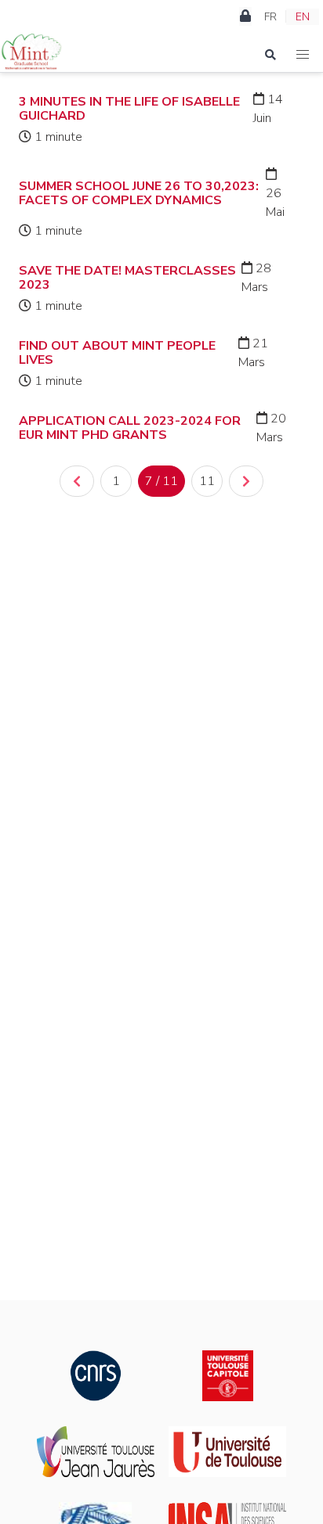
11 (207, 481)
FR (270, 16)
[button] (303, 54)
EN (303, 16)
